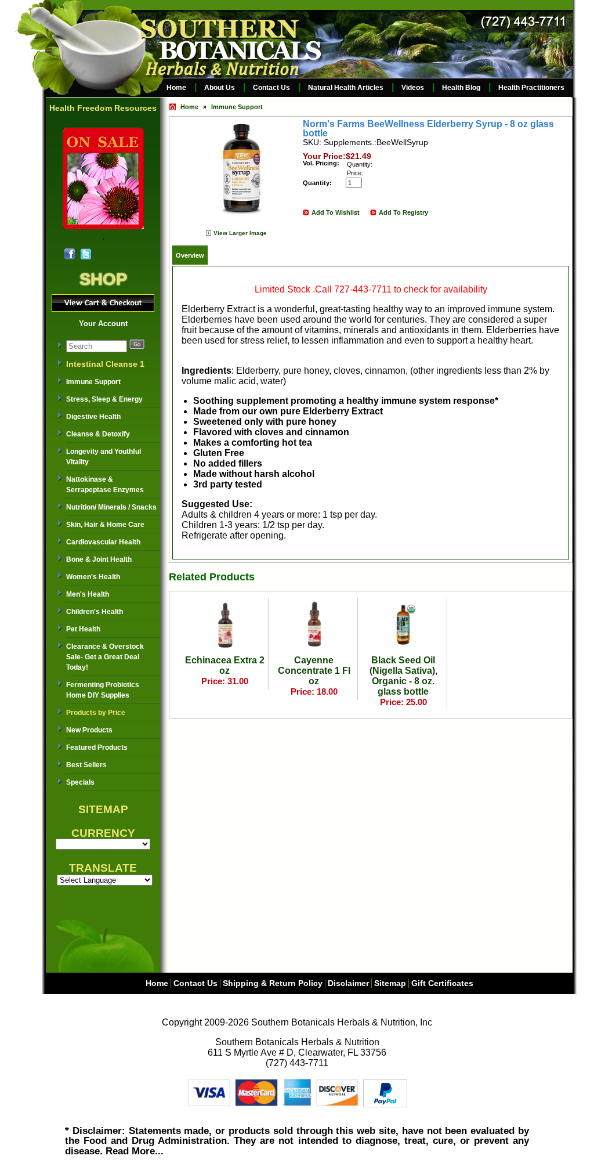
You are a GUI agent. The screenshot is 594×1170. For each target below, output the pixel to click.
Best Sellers (86, 765)
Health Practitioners (531, 88)
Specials (80, 782)
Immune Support (93, 382)
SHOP (103, 278)
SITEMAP (103, 809)
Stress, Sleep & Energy (104, 399)
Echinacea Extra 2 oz (225, 665)
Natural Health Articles (345, 88)
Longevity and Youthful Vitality (103, 456)
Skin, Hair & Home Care (105, 525)
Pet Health (83, 629)
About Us (219, 88)
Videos (412, 88)
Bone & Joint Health (99, 559)
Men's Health (87, 594)
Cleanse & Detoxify (98, 434)
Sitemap (390, 983)
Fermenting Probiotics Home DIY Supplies (102, 690)
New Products (89, 730)
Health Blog (461, 88)
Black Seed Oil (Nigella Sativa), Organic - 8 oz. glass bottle (403, 675)
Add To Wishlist (336, 212)
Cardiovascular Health (103, 542)
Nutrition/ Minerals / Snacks (111, 507)
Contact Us (271, 88)
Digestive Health (93, 417)
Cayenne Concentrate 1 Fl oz (314, 670)
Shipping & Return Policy (273, 983)
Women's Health (93, 577)
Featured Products (97, 747)
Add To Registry (403, 212)
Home (176, 88)
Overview (190, 255)
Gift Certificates (442, 983)
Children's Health (94, 612)
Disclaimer (348, 983)
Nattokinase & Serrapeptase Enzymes (105, 484)
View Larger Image (240, 233)
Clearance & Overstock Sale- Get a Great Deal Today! (105, 656)
